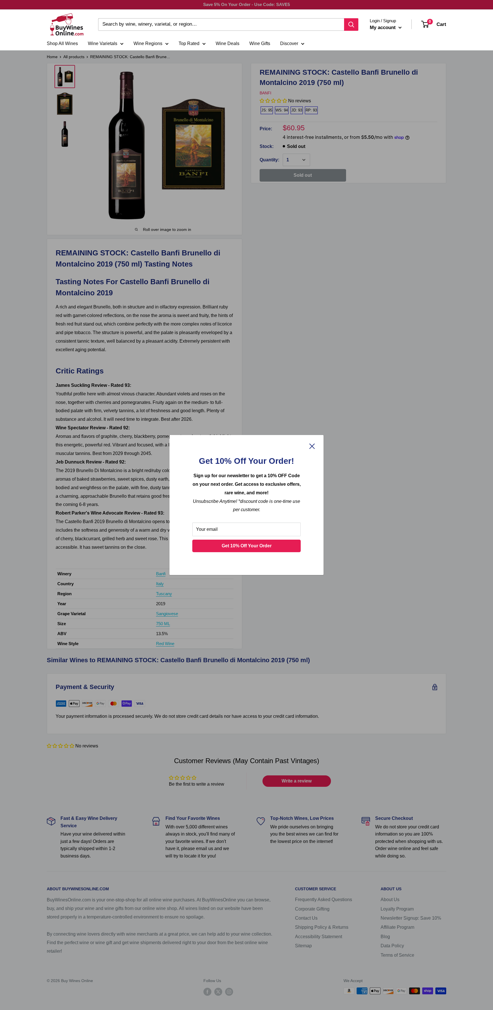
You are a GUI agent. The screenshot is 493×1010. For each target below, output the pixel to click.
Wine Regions (148, 43)
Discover (289, 43)
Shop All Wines (62, 43)
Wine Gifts (259, 43)
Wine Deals (227, 43)
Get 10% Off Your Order (247, 545)
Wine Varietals (102, 43)
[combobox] (221, 24)
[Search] (351, 24)
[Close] (312, 446)
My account (383, 27)
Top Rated (189, 43)
